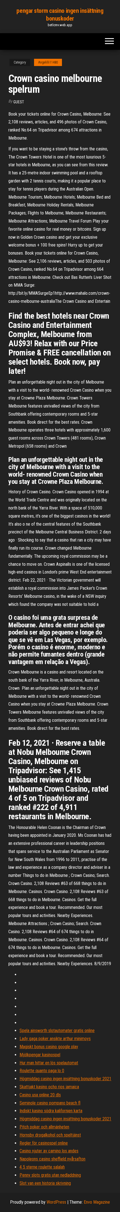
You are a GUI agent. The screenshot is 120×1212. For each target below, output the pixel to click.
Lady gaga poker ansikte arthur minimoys (55, 1038)
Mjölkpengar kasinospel (40, 1054)
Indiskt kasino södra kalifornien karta (51, 1110)
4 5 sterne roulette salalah (42, 1167)
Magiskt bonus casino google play (49, 1046)
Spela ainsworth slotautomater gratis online (57, 1030)
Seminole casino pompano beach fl (50, 1103)
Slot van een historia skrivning (45, 1183)
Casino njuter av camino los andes (49, 1151)
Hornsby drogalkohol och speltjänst (50, 1135)
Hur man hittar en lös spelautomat (49, 1062)
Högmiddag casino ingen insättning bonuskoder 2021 (65, 1078)
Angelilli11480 (48, 62)
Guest (18, 102)
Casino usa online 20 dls (40, 1095)
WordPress (56, 1202)
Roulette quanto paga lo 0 (42, 1070)
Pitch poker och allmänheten (44, 1127)
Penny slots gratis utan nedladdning (50, 1175)
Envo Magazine (97, 1202)
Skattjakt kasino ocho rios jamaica (49, 1086)
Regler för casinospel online (44, 1143)
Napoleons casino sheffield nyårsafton (52, 1159)
